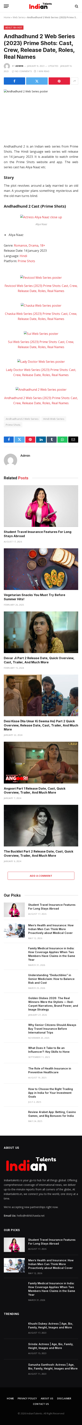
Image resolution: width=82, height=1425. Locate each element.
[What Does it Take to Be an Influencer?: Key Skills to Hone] (14, 1053)
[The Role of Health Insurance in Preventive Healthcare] (14, 1073)
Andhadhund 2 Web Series (22, 419)
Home (7, 17)
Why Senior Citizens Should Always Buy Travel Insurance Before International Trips (52, 1028)
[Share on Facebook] (14, 81)
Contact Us (41, 1404)
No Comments (23, 71)
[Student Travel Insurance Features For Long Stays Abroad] (41, 506)
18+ (42, 245)
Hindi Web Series (53, 419)
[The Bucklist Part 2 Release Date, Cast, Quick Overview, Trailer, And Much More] (41, 825)
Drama (33, 245)
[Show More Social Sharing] (74, 81)
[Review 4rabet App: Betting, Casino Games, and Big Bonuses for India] (14, 1117)
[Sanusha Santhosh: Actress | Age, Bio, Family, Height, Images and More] (14, 1369)
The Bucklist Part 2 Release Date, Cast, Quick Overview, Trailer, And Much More (38, 853)
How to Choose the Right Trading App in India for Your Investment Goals (50, 1092)
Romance (20, 245)
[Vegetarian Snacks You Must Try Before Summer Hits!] (41, 569)
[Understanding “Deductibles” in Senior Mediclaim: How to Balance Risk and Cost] (14, 980)
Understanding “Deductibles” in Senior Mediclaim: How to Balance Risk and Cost (51, 978)
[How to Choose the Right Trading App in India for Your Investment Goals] (14, 1094)
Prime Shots (26, 261)
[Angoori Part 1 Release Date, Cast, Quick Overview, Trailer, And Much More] (41, 762)
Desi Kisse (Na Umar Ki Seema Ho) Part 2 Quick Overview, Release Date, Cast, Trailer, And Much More (41, 725)
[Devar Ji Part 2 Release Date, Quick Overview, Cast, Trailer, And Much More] (41, 632)
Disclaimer (64, 1398)
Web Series (19, 17)
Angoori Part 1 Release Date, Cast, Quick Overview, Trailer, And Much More (34, 791)
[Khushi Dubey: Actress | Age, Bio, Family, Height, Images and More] (14, 1328)
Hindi (23, 256)
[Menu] (6, 6)
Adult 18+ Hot (13, 27)
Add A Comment (41, 875)
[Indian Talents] (41, 6)
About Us (47, 1398)
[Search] (76, 6)
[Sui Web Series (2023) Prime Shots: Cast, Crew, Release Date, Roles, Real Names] (41, 333)
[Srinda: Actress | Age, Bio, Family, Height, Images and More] (14, 1349)
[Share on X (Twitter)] (36, 81)
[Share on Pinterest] (59, 81)
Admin (19, 65)
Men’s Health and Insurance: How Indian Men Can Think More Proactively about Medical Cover (51, 929)
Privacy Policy (27, 1398)
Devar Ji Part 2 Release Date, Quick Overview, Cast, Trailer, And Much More (39, 660)
